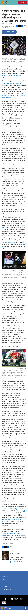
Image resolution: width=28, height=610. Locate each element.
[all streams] (26, 608)
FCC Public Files (7, 589)
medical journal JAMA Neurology (12, 83)
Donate (23, 2)
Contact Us (5, 583)
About (4, 579)
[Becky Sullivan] (5, 555)
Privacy (5, 586)
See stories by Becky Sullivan (16, 562)
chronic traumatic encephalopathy (12, 75)
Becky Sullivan (10, 24)
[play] (2, 608)
